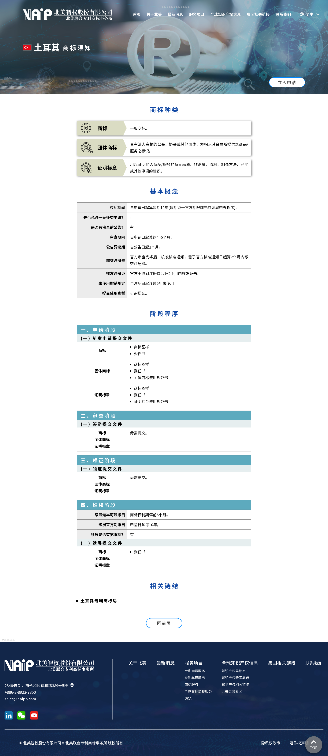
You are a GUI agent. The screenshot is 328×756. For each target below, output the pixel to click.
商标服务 (191, 684)
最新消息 (175, 14)
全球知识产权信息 (225, 14)
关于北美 (154, 14)
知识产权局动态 (234, 670)
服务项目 (196, 14)
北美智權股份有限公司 (67, 14)
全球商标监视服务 (198, 691)
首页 (136, 14)
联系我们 (283, 14)
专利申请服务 (194, 670)
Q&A (187, 698)
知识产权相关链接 (235, 684)
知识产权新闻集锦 (235, 677)
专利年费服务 (194, 677)
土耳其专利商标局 (98, 601)
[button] (309, 14)
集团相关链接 (258, 14)
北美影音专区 (232, 691)
